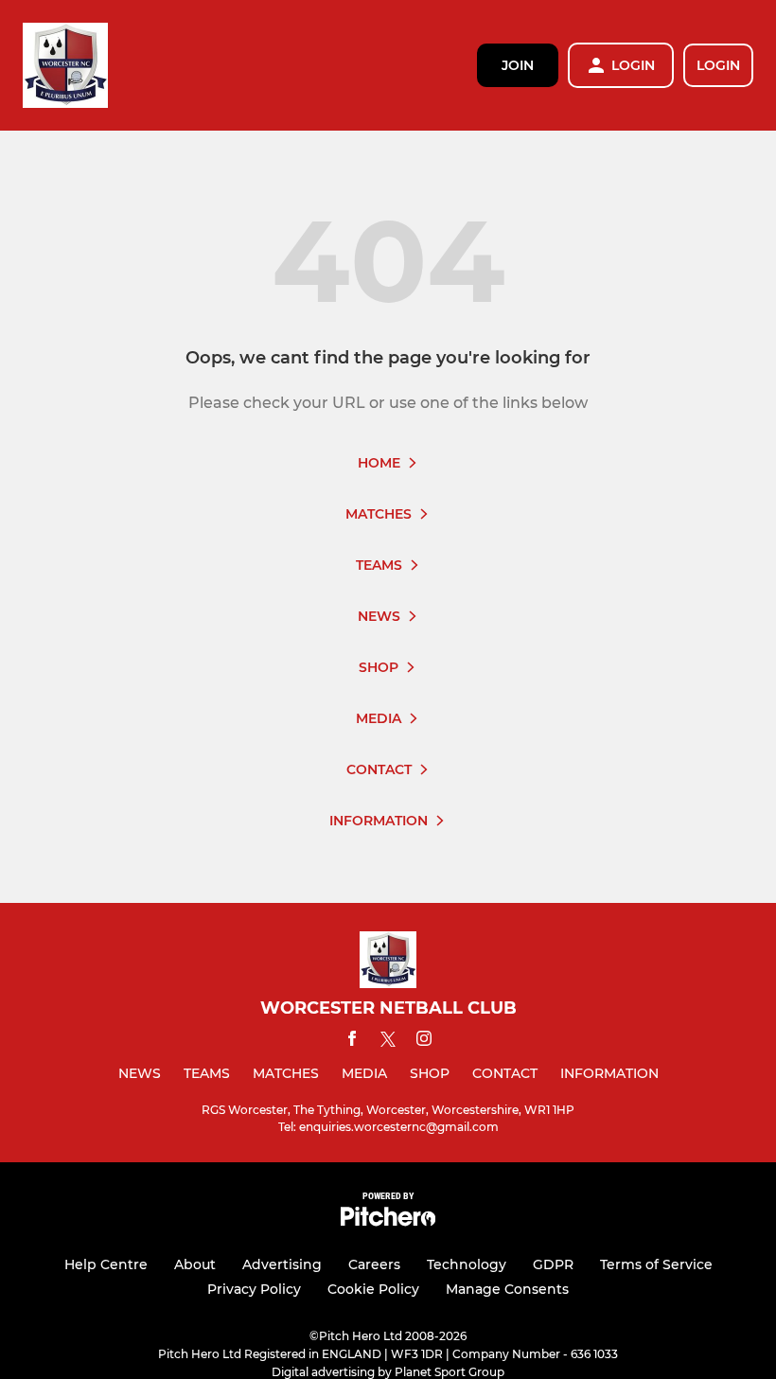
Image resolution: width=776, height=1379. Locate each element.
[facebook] (352, 1041)
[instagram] (423, 1041)
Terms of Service (656, 1264)
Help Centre (106, 1264)
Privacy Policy (254, 1289)
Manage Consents (507, 1289)
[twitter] (388, 1042)
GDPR (553, 1264)
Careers (374, 1264)
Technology (466, 1264)
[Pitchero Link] (388, 1221)
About (195, 1264)
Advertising (282, 1264)
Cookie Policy (373, 1289)
